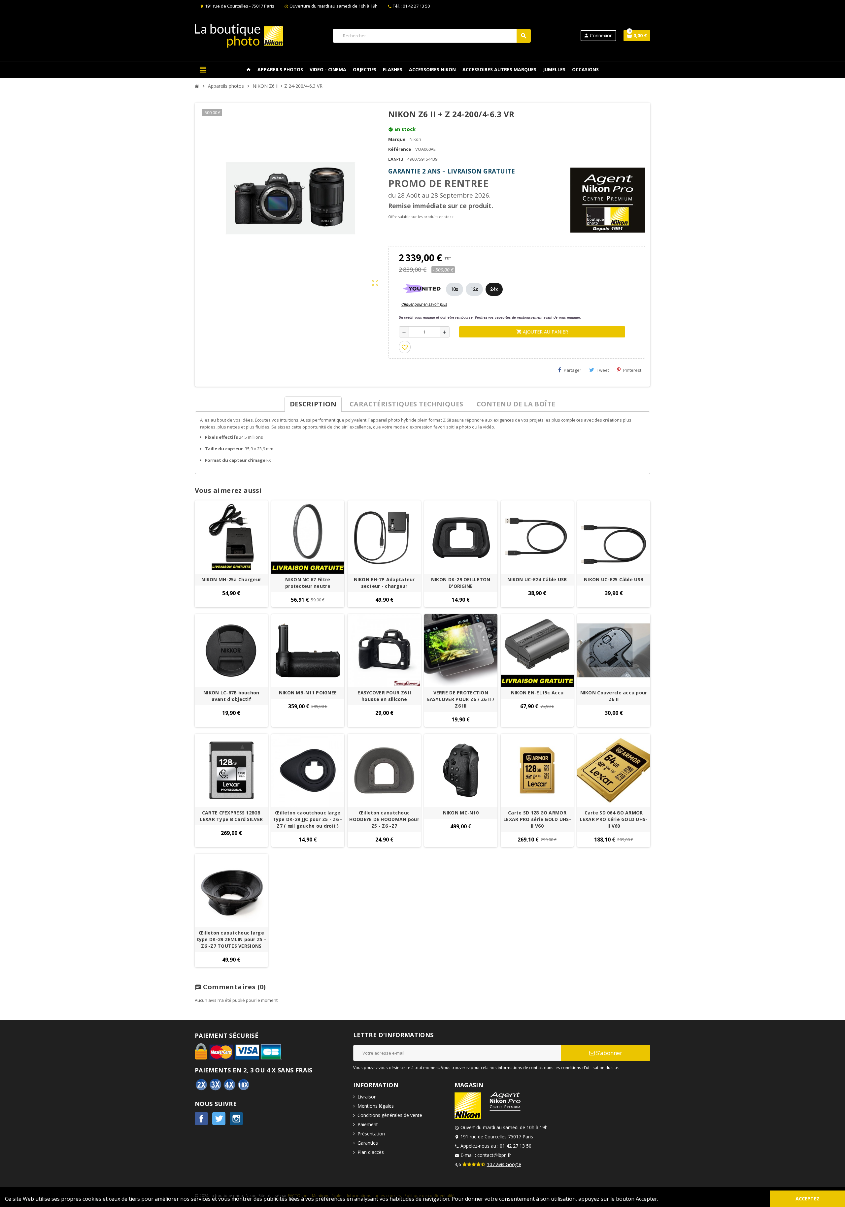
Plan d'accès (370, 1152)
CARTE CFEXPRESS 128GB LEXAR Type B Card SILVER (231, 816)
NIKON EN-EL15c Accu (537, 692)
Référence (399, 149)
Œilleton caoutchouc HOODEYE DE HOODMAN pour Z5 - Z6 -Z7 (384, 819)
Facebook (201, 1118)
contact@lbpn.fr (494, 1155)
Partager (572, 370)
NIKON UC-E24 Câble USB (537, 579)
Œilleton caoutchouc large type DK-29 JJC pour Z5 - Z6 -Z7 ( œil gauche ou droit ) (307, 819)
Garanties (367, 1143)
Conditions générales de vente (389, 1115)
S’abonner (608, 1053)
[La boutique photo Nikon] (239, 35)
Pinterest (632, 370)
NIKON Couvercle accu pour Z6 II (613, 695)
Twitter (218, 1118)
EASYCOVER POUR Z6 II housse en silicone (384, 695)
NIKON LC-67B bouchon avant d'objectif (231, 695)
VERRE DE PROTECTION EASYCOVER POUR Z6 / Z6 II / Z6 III (461, 699)
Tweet (603, 370)
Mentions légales (375, 1106)
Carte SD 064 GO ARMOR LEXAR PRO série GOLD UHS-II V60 (614, 819)
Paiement (367, 1124)
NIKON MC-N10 (461, 813)
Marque (396, 139)
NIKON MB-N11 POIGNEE (308, 692)
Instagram (236, 1118)
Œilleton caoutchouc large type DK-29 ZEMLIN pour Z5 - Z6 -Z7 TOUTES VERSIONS (231, 939)
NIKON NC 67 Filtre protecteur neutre (307, 582)
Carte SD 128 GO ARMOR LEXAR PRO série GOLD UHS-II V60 (537, 819)
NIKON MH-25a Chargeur (231, 579)
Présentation (371, 1133)
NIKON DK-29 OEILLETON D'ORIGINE (460, 582)
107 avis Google (504, 1164)
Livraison (367, 1097)
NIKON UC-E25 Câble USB (613, 579)
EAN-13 (395, 159)
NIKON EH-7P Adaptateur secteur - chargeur (384, 582)
